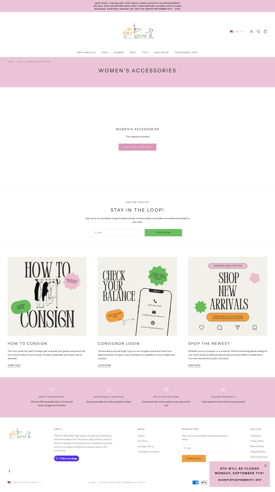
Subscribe (163, 232)
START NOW (14, 365)
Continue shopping (137, 147)
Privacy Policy (257, 441)
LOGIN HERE (104, 365)
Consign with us (146, 446)
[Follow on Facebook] (9, 471)
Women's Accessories (38, 62)
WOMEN (119, 52)
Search (141, 435)
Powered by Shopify (134, 482)
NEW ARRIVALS (86, 52)
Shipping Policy (257, 451)
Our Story (143, 441)
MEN (133, 52)
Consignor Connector (148, 451)
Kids (105, 52)
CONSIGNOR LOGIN (186, 52)
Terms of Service (258, 456)
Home (11, 62)
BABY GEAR (162, 52)
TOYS (145, 52)
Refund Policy (257, 446)
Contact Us (255, 435)
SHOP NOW (194, 365)
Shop (19, 62)
